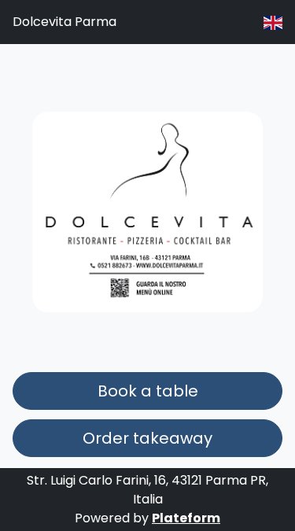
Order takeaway (147, 438)
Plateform (186, 518)
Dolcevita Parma (64, 22)
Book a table (148, 391)
